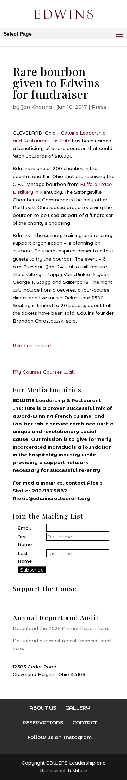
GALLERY (77, 708)
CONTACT (84, 722)
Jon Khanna (36, 107)
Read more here (32, 345)
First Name (25, 540)
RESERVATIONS (43, 722)
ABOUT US (42, 708)
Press (99, 107)
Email (24, 528)
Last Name (25, 557)
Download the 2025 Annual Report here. (61, 628)
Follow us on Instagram (60, 737)
